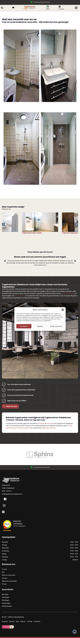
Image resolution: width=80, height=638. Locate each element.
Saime (14, 428)
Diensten (4, 578)
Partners (23, 621)
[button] (63, 310)
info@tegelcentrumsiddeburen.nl (12, 494)
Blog (17, 621)
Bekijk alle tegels (11, 406)
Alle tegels (5, 594)
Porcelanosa (20, 428)
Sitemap (29, 621)
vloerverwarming (19, 295)
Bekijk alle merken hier (49, 428)
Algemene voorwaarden (9, 581)
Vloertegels (5, 597)
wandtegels (41, 423)
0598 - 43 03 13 (6, 491)
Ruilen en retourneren (8, 575)
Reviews (11, 621)
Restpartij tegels (7, 606)
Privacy (4, 584)
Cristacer (69, 425)
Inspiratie (5, 621)
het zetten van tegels (67, 293)
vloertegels (50, 423)
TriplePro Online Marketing (16, 617)
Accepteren (24, 326)
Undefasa (27, 428)
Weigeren (40, 326)
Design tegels (6, 603)
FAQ (3, 572)
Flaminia (8, 428)
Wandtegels (5, 600)
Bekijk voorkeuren (56, 326)
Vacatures (37, 621)
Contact (4, 569)
